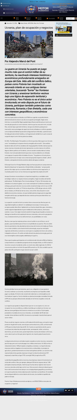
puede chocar (14, 172)
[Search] (76, 18)
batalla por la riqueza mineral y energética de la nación (26, 143)
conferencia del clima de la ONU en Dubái (39, 240)
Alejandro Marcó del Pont (22, 61)
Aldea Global (23, 23)
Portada (41, 23)
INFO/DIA (30, 23)
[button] (63, 4)
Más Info (36, 23)
